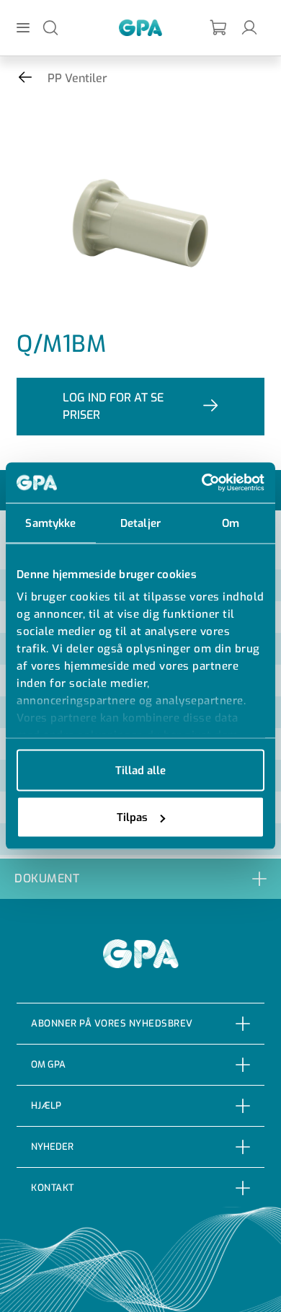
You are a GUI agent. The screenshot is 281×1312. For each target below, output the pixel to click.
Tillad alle (140, 770)
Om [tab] (230, 522)
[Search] (50, 27)
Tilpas (132, 817)
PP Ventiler (77, 78)
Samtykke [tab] (50, 522)
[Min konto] (249, 27)
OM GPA (48, 1064)
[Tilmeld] (219, 27)
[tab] (140, 878)
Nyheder (52, 1146)
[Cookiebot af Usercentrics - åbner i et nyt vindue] (202, 483)
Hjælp (46, 1105)
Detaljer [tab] (140, 522)
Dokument (46, 878)
